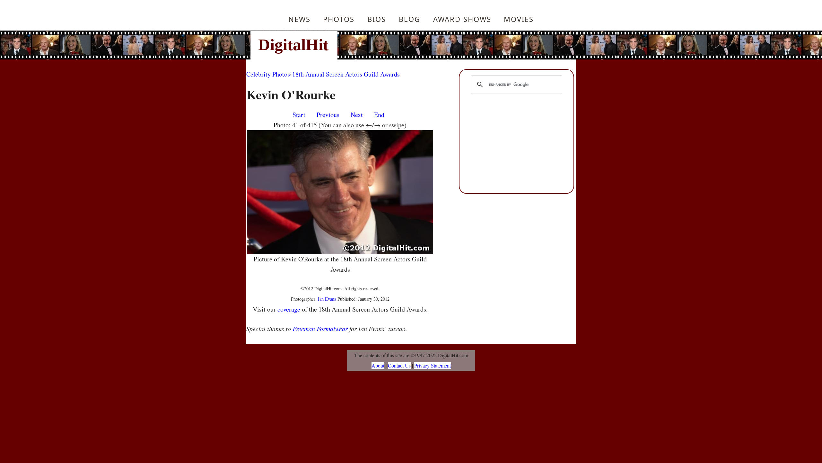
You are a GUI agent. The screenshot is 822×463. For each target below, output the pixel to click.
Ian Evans (327, 299)
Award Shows (462, 19)
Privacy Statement (432, 365)
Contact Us (399, 365)
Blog (409, 19)
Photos (338, 19)
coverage (288, 309)
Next (357, 114)
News (299, 19)
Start (299, 114)
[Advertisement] (454, 45)
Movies (519, 19)
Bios (376, 19)
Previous (328, 114)
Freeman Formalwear (320, 328)
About (378, 365)
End (379, 114)
